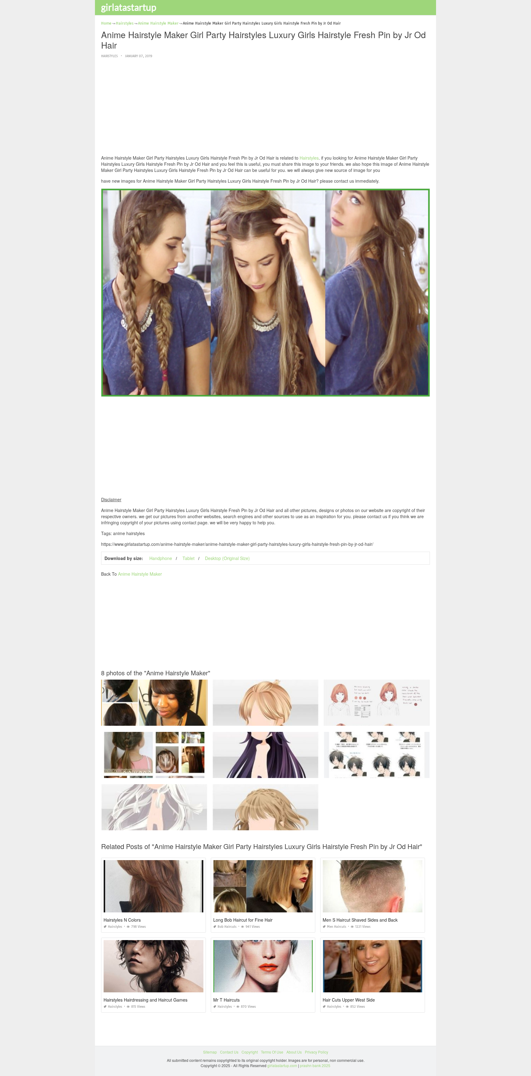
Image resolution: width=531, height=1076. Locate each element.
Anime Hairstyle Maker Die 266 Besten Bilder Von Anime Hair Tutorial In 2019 (389, 772)
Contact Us (229, 1051)
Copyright (250, 1051)
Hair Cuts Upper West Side (349, 1000)
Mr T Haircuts (226, 1000)
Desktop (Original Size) (227, 558)
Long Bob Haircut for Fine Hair (243, 920)
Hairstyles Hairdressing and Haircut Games (145, 1000)
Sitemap (210, 1051)
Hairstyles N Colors (122, 920)
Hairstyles (109, 56)
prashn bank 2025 (315, 1065)
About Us (294, 1051)
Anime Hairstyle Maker (140, 574)
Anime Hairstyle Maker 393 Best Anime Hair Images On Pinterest (156, 824)
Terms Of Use (272, 1051)
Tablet (189, 558)
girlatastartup (128, 7)
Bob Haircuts (227, 927)
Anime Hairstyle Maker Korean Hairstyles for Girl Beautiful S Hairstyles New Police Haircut (178, 720)
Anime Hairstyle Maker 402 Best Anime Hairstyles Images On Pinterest (272, 720)
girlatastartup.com (282, 1065)
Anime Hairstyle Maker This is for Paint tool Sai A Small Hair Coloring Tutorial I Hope (395, 720)
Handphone (160, 558)
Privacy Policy (316, 1051)
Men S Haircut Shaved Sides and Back (360, 920)
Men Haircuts (336, 927)
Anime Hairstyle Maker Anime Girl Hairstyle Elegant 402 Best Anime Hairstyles (168, 772)
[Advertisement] (265, 107)
